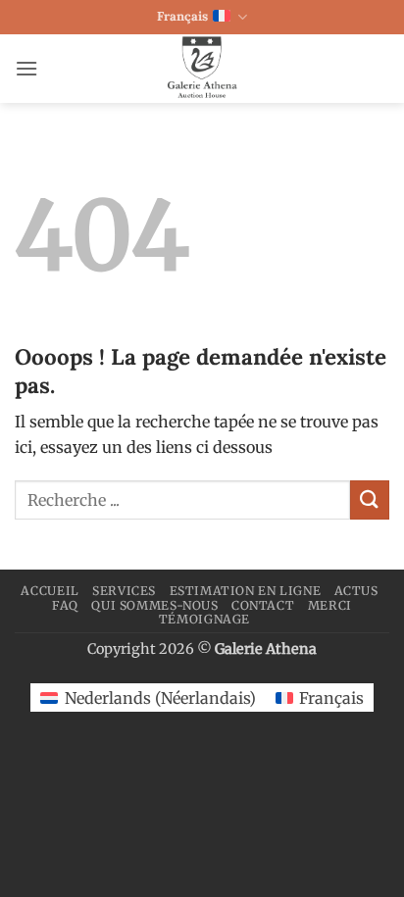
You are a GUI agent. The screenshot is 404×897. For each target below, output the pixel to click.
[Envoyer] (369, 499)
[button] (26, 68)
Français (182, 16)
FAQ (65, 605)
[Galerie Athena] (202, 68)
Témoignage (204, 619)
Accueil (49, 590)
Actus (356, 590)
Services (124, 590)
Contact (262, 605)
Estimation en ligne (246, 590)
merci (330, 605)
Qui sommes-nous (154, 605)
